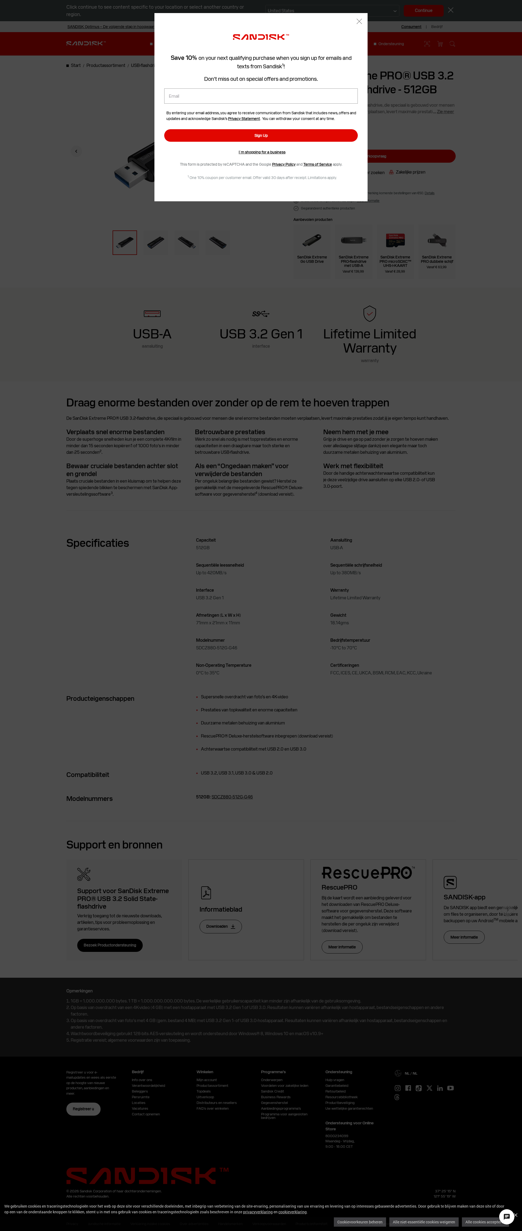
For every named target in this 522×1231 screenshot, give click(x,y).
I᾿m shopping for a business (262, 152)
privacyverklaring (258, 1211)
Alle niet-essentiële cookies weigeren (424, 1221)
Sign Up (261, 135)
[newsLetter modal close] (359, 22)
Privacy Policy (284, 164)
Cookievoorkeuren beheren (360, 1221)
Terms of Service (317, 164)
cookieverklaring (292, 1211)
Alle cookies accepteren (485, 1221)
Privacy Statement (244, 118)
